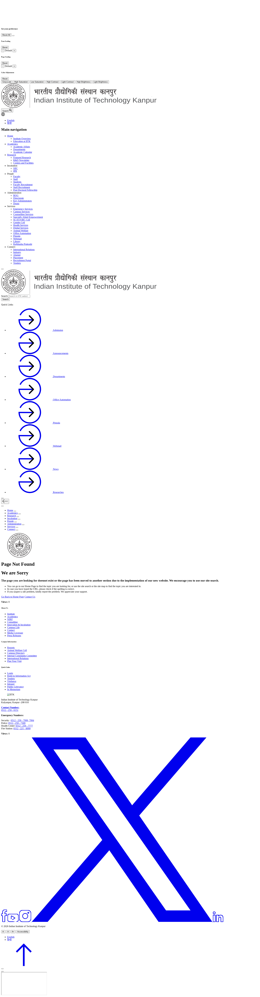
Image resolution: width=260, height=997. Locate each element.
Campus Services (21, 211)
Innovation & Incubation (19, 624)
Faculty (16, 176)
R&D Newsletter (21, 160)
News (55, 469)
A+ (13, 932)
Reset (5, 47)
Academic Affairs (21, 146)
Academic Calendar (22, 152)
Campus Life (13, 627)
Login (10, 673)
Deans (16, 203)
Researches (58, 492)
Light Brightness (101, 82)
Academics (12, 144)
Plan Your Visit (14, 661)
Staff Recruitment (21, 187)
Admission (57, 330)
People (10, 521)
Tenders (17, 263)
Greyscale (6, 82)
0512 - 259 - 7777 (24, 726)
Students (17, 182)
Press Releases (14, 635)
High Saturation (21, 82)
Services (11, 526)
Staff (15, 179)
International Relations (24, 249)
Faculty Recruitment (22, 184)
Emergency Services (23, 209)
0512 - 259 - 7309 (16, 723)
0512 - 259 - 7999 (19, 720)
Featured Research (22, 157)
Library (16, 241)
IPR (15, 171)
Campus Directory (16, 653)
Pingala (16, 236)
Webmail (17, 238)
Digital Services (20, 228)
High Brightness (84, 82)
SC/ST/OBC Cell (21, 219)
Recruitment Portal (22, 260)
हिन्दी (9, 123)
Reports (11, 647)
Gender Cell (19, 222)
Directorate (18, 198)
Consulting (12, 622)
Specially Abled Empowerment (28, 217)
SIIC (15, 168)
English (10, 120)
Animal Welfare (20, 230)
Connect (11, 529)
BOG (16, 195)
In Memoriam (13, 689)
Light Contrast (68, 82)
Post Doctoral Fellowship (25, 190)
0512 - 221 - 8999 (22, 728)
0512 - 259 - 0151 (9, 710)
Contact (11, 630)
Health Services (20, 225)
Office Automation (22, 233)
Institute (11, 614)
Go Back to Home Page (12, 596)
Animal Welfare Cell (17, 650)
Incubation (12, 518)
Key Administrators (22, 201)
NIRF (10, 619)
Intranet (10, 684)
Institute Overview (22, 138)
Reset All (6, 35)
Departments (19, 149)
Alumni (16, 255)
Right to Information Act (19, 676)
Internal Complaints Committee (22, 655)
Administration (14, 524)
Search (4, 296)
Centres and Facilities (23, 163)
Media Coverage (15, 633)
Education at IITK (22, 141)
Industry (17, 252)
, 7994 (31, 720)
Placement (18, 257)
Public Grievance (15, 686)
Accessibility (22, 932)
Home (10, 136)
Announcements (60, 353)
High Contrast (53, 82)
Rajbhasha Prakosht (22, 244)
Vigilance (11, 681)
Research (11, 155)
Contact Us (30, 596)
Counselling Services (23, 214)
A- (3, 932)
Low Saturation (37, 82)
